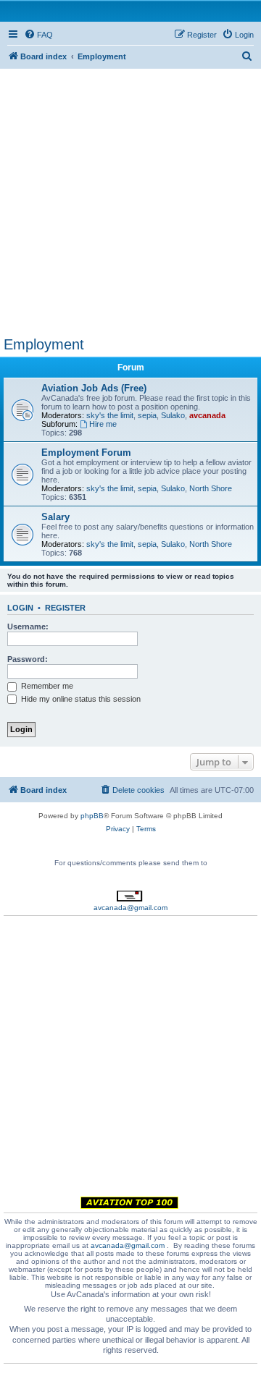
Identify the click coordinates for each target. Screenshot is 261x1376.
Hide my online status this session (80, 699)
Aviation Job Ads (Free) (93, 388)
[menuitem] (38, 34)
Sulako (173, 415)
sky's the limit (109, 415)
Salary (55, 516)
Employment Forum (86, 452)
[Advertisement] (130, 199)
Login (20, 607)
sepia (147, 415)
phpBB (92, 816)
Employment (44, 344)
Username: (28, 626)
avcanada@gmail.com (130, 908)
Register (65, 607)
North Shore (210, 488)
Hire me (103, 424)
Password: (27, 659)
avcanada (207, 415)
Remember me (46, 685)
